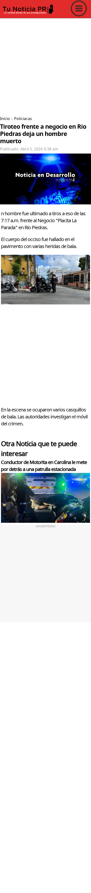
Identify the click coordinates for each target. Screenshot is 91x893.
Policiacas (23, 119)
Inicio (5, 119)
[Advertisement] (45, 65)
